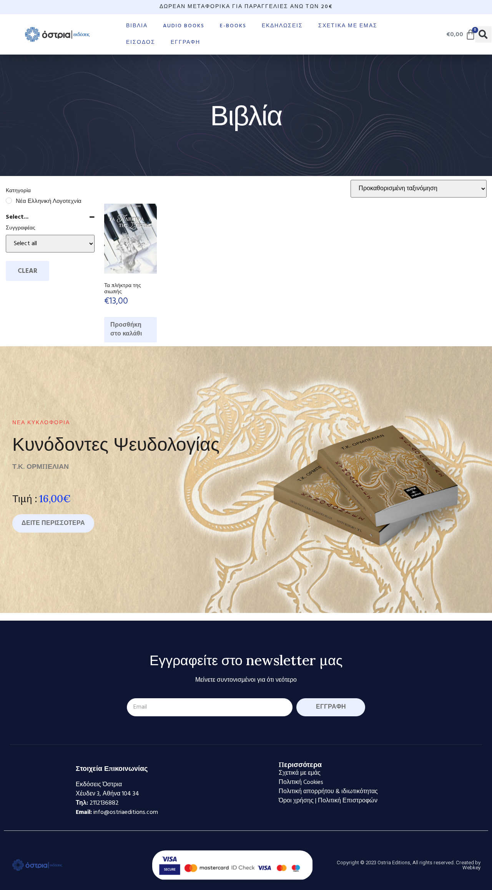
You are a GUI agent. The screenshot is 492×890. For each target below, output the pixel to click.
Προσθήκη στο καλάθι (126, 329)
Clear (27, 271)
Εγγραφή (185, 42)
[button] (483, 34)
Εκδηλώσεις (282, 26)
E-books (233, 26)
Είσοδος (140, 42)
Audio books (183, 26)
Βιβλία (137, 26)
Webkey (471, 867)
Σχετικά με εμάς (347, 26)
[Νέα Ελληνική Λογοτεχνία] (9, 201)
